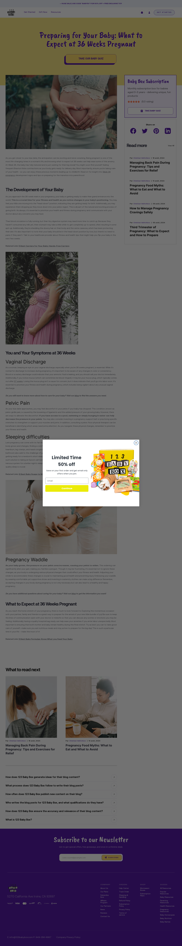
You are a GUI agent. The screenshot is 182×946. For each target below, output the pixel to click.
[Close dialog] (136, 443)
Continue (67, 488)
